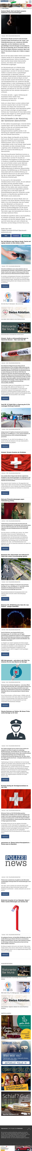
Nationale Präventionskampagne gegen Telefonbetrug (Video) (12, 499)
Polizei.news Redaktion (14, 35)
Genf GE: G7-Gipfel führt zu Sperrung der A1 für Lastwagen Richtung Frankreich (15, 405)
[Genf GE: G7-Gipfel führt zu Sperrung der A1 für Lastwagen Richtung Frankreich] (16, 417)
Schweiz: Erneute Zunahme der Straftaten (13, 452)
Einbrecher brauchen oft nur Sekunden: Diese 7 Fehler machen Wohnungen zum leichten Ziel (15, 900)
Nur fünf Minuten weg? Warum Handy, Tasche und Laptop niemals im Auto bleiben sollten (16, 242)
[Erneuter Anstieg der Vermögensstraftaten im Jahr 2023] (16, 798)
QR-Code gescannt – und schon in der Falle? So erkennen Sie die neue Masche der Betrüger (15, 661)
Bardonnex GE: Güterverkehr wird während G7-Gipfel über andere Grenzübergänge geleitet (15, 555)
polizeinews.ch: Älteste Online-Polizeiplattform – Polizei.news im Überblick (15, 843)
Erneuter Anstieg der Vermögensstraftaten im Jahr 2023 (14, 786)
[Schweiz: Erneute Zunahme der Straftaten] (16, 462)
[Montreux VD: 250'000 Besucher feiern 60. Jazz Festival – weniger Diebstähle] (16, 618)
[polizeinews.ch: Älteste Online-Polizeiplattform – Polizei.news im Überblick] (16, 860)
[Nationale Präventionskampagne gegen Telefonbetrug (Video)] (16, 511)
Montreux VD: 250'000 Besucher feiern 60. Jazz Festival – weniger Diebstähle (15, 605)
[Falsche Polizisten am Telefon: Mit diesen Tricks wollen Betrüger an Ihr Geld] (16, 729)
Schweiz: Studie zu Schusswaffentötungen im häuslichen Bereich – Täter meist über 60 (14, 339)
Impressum (4, 1128)
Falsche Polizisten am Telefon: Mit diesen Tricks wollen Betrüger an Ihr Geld (15, 712)
